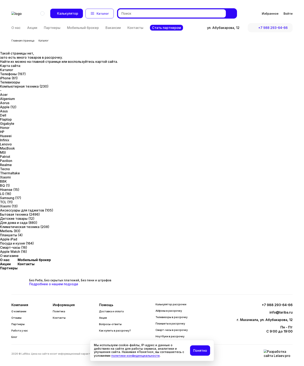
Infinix (4, 140)
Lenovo (6, 144)
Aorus (4, 103)
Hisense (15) (9, 190)
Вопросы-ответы (110, 324)
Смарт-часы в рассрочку (172, 330)
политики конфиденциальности (135, 355)
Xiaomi (5, 177)
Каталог (103, 13)
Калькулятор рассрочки (171, 304)
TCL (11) (6, 202)
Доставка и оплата (111, 311)
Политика (59, 311)
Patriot (5, 156)
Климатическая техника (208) (24, 227)
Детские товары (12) (17, 218)
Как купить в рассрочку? (115, 330)
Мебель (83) (10, 231)
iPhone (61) (9, 78)
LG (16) (5, 194)
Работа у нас (19, 330)
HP (2, 132)
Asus (4, 111)
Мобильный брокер (83, 28)
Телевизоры (10, 82)
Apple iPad (8, 239)
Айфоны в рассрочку (169, 310)
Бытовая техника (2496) (20, 214)
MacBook (7, 148)
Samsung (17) (10, 198)
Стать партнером (166, 28)
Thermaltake (10, 173)
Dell (3, 115)
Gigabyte (7, 123)
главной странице (47, 61)
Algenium (7, 99)
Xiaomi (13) (9, 206)
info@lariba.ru (281, 312)
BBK (3, 181)
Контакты (135, 28)
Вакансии (113, 28)
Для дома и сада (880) (18, 223)
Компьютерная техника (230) (24, 86)
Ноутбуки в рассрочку (170, 336)
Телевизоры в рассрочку (172, 317)
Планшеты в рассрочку (170, 323)
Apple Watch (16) (13, 252)
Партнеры (52, 28)
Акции (32, 28)
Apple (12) (8, 107)
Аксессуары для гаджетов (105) (26, 210)
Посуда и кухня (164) (17, 243)
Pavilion (6, 161)
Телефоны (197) (13, 74)
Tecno (5, 169)
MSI (3, 152)
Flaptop (6, 119)
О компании (18, 311)
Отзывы (16, 317)
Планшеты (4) (11, 235)
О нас (15, 28)
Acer (4, 95)
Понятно (200, 350)
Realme (6, 165)
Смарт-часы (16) (13, 247)
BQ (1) (5, 185)
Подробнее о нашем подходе (53, 284)
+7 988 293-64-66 (273, 28)
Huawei (6, 136)
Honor (5, 128)
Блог (14, 337)
